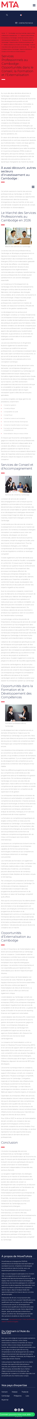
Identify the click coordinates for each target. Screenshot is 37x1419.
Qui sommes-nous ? (15, 1319)
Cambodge (6, 1396)
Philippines (17, 1396)
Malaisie (14, 1392)
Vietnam (5, 1392)
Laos (27, 1396)
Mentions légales (12, 1321)
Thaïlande (25, 1392)
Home (3, 33)
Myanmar (5, 1400)
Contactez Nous (25, 23)
